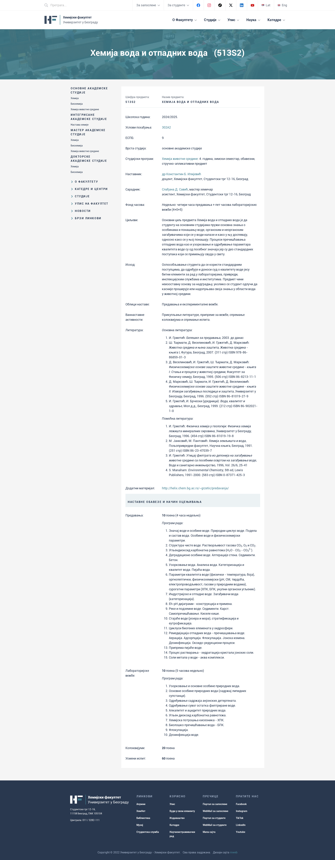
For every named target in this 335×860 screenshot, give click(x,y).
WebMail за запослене (215, 811)
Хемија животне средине (85, 109)
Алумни (140, 804)
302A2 (166, 127)
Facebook (241, 804)
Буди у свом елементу (182, 811)
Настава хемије (79, 124)
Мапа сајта (209, 832)
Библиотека (143, 818)
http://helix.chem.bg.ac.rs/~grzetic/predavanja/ (195, 488)
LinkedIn (240, 825)
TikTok (239, 818)
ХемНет (140, 811)
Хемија (75, 98)
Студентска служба (147, 832)
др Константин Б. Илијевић (181, 174)
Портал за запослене (215, 804)
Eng (284, 5)
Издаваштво (177, 818)
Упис (172, 804)
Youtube (240, 832)
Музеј (139, 825)
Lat (268, 5)
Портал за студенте (214, 818)
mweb (233, 852)
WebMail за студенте (214, 825)
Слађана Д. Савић (175, 189)
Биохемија (77, 103)
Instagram (241, 811)
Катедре (174, 825)
